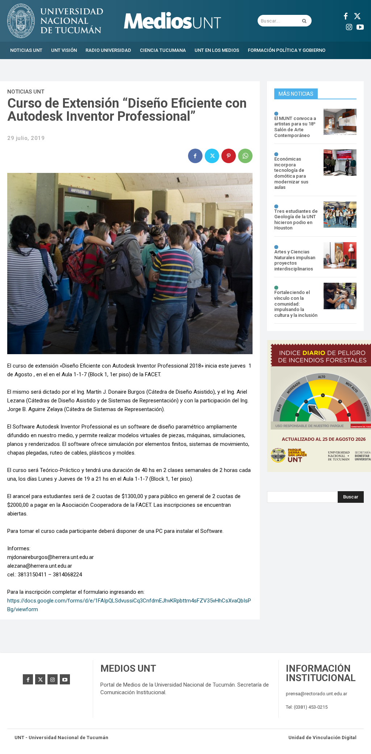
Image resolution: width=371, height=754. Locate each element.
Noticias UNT (25, 91)
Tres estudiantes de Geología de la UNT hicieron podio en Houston (296, 219)
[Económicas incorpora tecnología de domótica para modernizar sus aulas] (340, 162)
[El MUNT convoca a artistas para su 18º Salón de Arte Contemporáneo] (340, 122)
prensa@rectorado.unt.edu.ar (316, 693)
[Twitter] (356, 15)
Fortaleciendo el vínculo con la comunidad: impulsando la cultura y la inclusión (295, 304)
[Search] (304, 20)
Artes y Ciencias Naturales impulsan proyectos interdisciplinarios (294, 260)
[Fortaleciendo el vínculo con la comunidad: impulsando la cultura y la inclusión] (340, 296)
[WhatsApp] (245, 156)
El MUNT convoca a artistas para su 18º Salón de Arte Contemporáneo (295, 127)
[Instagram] (349, 26)
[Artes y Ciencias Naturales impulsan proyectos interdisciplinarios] (340, 255)
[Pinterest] (228, 156)
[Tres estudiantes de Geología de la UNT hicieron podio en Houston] (340, 215)
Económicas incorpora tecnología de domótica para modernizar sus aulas (291, 173)
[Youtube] (360, 26)
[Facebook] (345, 15)
